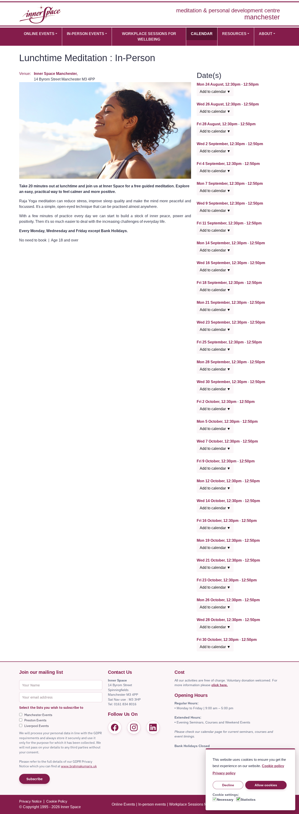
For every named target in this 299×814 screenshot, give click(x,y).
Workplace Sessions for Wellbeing (149, 36)
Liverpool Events (36, 725)
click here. (219, 685)
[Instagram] (134, 727)
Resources (234, 34)
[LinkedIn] (153, 727)
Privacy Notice (30, 801)
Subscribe (34, 778)
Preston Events (35, 720)
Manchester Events (38, 715)
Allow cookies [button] (266, 785)
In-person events (85, 34)
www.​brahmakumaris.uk (79, 766)
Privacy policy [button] (224, 773)
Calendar (202, 34)
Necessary (225, 799)
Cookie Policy (56, 801)
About (265, 34)
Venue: (25, 74)
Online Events (39, 34)
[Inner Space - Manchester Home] (40, 13)
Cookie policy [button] (273, 766)
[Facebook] (114, 727)
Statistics (248, 799)
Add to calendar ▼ (215, 92)
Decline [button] (228, 785)
